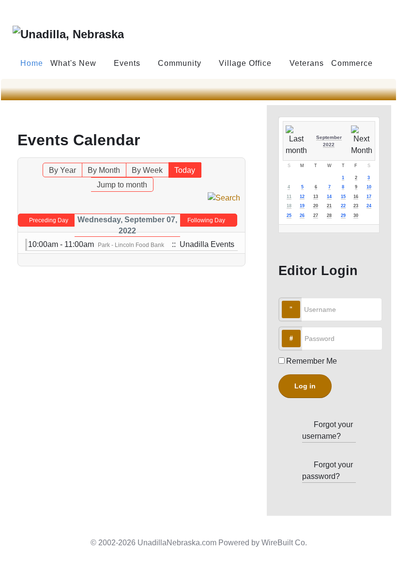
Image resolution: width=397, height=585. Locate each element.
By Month (104, 170)
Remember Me (311, 361)
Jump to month (122, 185)
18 (289, 205)
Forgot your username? (327, 430)
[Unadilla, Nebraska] (68, 33)
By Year (62, 170)
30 (355, 215)
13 (315, 196)
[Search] (224, 197)
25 (289, 215)
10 (368, 187)
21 (329, 205)
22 (343, 205)
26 (302, 215)
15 (343, 196)
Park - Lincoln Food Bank (131, 245)
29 (343, 215)
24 (368, 205)
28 (329, 215)
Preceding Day (48, 220)
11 (289, 196)
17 (368, 196)
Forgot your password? (327, 470)
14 (329, 196)
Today (184, 170)
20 (315, 205)
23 (355, 205)
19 (302, 205)
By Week (147, 170)
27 (315, 215)
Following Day (206, 220)
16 (355, 196)
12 (302, 196)
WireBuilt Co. (284, 543)
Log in (305, 386)
